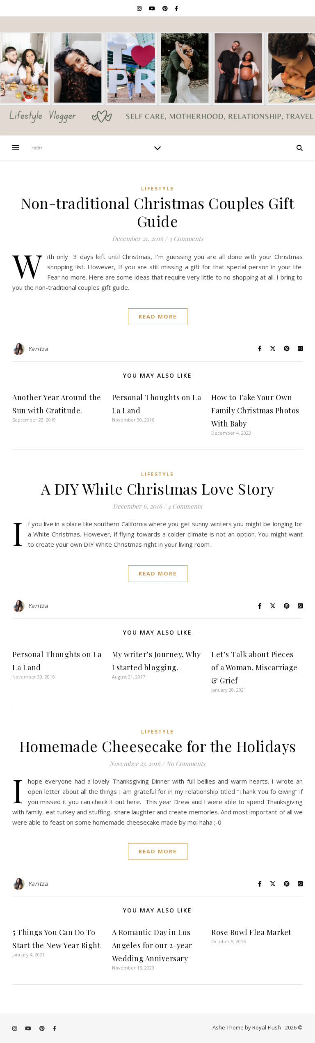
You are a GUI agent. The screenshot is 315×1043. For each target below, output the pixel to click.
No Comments (185, 763)
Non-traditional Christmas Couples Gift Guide (157, 212)
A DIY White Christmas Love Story (157, 488)
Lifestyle (157, 188)
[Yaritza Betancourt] (157, 75)
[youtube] (152, 8)
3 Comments (186, 238)
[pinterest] (165, 8)
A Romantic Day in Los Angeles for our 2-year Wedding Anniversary (152, 945)
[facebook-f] (176, 8)
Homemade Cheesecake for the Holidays (157, 746)
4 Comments (185, 506)
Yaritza (38, 349)
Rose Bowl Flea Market (251, 932)
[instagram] (140, 8)
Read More (158, 316)
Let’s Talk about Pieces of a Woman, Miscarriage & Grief (254, 667)
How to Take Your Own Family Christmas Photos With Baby (255, 410)
